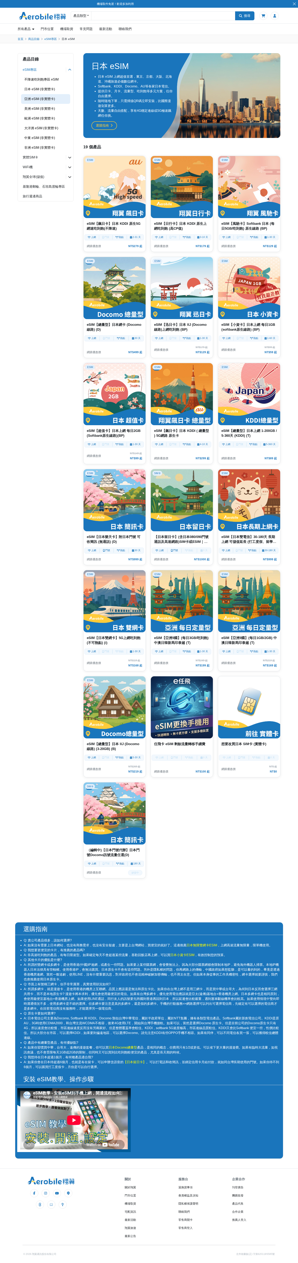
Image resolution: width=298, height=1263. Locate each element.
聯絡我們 (125, 29)
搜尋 (247, 15)
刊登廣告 (237, 1187)
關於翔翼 (130, 1187)
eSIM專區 (50, 39)
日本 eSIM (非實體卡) (39, 89)
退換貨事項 (185, 1187)
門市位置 (47, 29)
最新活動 (105, 29)
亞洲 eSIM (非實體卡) (39, 99)
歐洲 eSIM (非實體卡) (39, 118)
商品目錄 (34, 39)
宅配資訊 (130, 1211)
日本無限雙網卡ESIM (202, 945)
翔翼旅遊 (130, 1228)
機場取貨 (66, 29)
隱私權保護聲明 (188, 1203)
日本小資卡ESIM (182, 955)
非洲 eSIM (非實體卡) (39, 147)
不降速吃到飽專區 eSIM (41, 79)
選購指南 (102, 125)
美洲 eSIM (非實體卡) (39, 108)
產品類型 (79, 15)
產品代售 (237, 1203)
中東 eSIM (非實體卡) (39, 138)
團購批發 (237, 1195)
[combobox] (163, 15)
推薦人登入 (239, 1219)
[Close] (294, 4)
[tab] (45, 70)
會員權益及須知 (188, 1195)
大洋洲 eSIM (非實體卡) (41, 128)
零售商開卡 (185, 1219)
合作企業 (237, 1211)
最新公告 (130, 1236)
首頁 (20, 39)
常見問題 (86, 29)
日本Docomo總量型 (123, 1047)
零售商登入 (185, 1228)
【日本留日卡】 (134, 1062)
